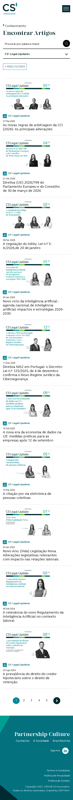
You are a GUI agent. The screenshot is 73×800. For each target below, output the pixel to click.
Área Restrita (61, 741)
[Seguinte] (56, 700)
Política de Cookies (59, 781)
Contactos (23, 741)
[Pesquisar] (66, 43)
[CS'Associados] (10, 8)
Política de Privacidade (57, 775)
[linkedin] (65, 751)
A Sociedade (41, 741)
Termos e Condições (58, 770)
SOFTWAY (63, 791)
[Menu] (66, 8)
